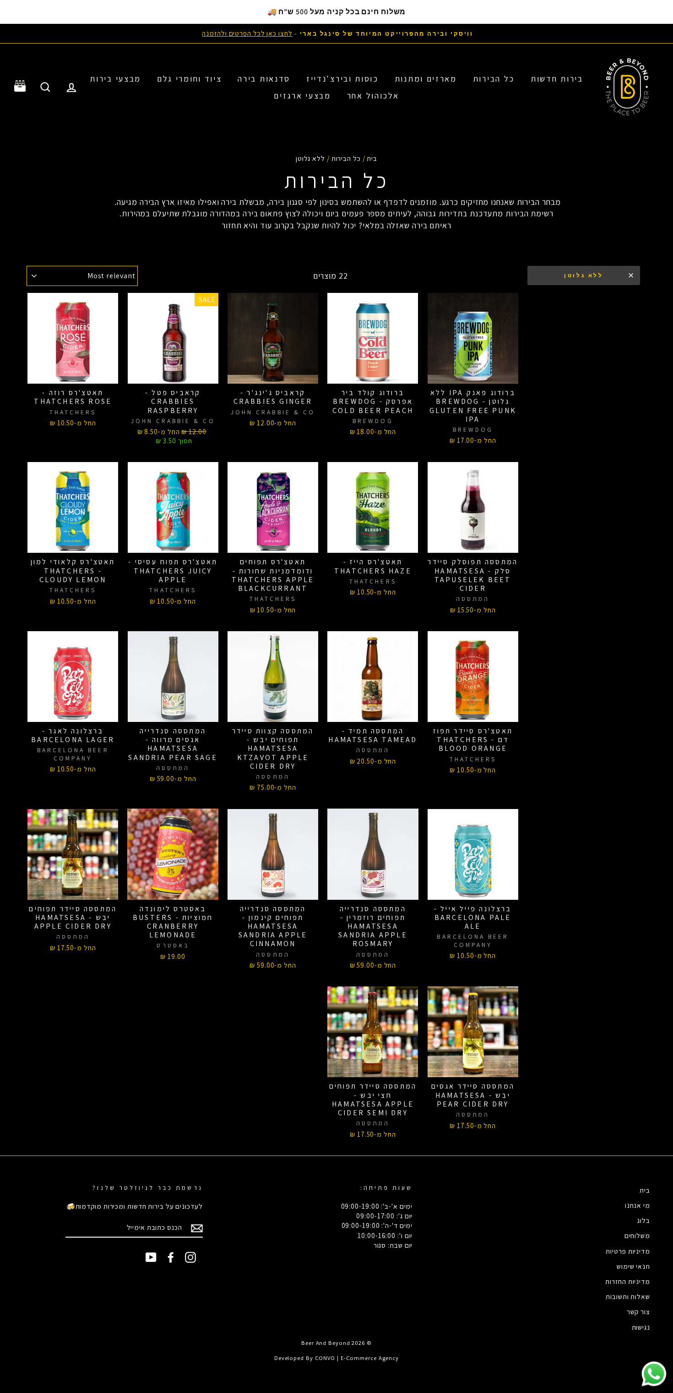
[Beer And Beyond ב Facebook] (170, 1256)
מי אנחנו (637, 1205)
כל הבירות (494, 78)
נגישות (641, 1327)
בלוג (643, 1220)
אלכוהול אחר (373, 95)
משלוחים (637, 1235)
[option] (336, 33)
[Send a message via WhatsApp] (654, 1374)
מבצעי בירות (115, 78)
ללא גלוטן (583, 275)
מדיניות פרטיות (628, 1250)
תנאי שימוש (633, 1266)
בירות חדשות (557, 78)
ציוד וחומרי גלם (189, 78)
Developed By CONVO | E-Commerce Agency (336, 1358)
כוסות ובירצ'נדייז (342, 78)
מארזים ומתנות (426, 78)
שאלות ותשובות (628, 1296)
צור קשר (638, 1311)
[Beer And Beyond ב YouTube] (151, 1256)
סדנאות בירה (264, 78)
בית (372, 158)
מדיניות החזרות (627, 1281)
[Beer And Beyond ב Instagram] (190, 1256)
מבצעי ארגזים (302, 95)
